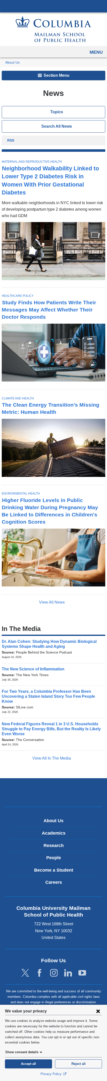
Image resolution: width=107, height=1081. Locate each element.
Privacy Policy (51, 1074)
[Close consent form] (98, 1011)
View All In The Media (52, 758)
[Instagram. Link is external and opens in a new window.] (54, 973)
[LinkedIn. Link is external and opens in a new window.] (68, 973)
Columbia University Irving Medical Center (53, 5)
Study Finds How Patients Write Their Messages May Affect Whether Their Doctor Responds (49, 310)
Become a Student (53, 870)
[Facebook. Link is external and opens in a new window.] (39, 973)
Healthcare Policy (18, 296)
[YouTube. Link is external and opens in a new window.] (82, 973)
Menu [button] (96, 52)
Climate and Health (18, 398)
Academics (53, 833)
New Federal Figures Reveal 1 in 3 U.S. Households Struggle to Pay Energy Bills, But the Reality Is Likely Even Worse (51, 729)
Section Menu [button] (56, 75)
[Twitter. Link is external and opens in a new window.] (25, 973)
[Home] (53, 29)
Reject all (78, 1064)
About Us (12, 62)
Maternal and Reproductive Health (32, 161)
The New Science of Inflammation (35, 669)
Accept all (28, 1064)
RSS (10, 140)
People (53, 857)
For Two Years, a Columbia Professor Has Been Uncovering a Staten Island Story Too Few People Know (48, 696)
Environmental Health (21, 493)
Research (54, 845)
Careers (53, 882)
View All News (52, 602)
